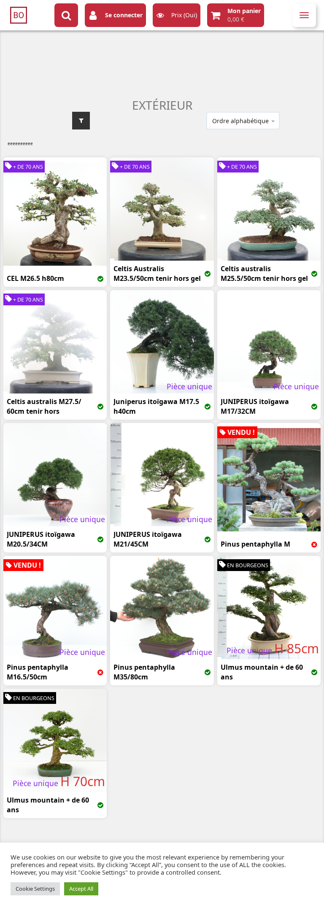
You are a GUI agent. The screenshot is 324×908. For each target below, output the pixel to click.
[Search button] (66, 15)
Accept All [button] (81, 888)
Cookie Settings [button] (35, 888)
